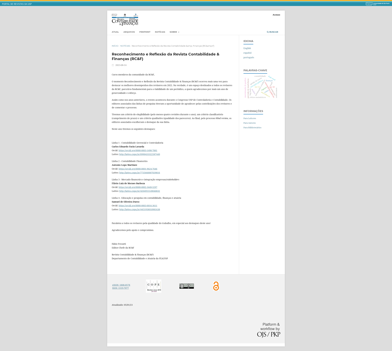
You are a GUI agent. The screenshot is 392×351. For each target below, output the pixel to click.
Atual (115, 32)
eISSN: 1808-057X (121, 284)
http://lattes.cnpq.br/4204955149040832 (139, 191)
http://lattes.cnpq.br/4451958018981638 (139, 209)
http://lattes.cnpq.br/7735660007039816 (139, 172)
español (247, 52)
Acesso (276, 14)
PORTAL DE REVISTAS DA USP (17, 4)
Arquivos (129, 32)
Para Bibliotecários (252, 127)
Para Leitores (249, 118)
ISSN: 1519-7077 (120, 287)
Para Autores (249, 122)
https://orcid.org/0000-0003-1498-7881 (138, 150)
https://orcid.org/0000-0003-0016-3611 (138, 205)
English (247, 48)
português (248, 57)
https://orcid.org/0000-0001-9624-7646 (138, 168)
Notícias (160, 32)
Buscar (273, 32)
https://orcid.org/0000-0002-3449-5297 (138, 187)
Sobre (174, 32)
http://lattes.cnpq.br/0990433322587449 (139, 154)
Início (115, 46)
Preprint (144, 32)
